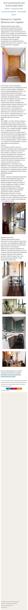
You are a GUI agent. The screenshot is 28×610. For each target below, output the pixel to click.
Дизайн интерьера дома (5, 382)
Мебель (13, 14)
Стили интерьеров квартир (6, 386)
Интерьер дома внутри (9, 380)
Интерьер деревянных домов (16, 382)
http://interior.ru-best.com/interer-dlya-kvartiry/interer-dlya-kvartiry (11, 375)
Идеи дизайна (22, 11)
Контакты (3, 603)
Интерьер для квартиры (8, 11)
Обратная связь (4, 607)
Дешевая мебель (11, 384)
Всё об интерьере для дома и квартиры (14, 4)
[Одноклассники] (19, 389)
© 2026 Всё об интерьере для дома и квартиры (10, 601)
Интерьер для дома (17, 8)
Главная (7, 8)
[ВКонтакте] (8, 389)
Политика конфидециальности (7, 605)
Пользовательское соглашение (11, 603)
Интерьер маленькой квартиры (21, 380)
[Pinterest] (14, 389)
